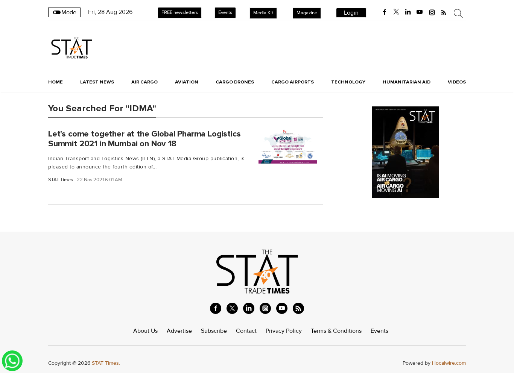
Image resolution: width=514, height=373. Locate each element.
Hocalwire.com (449, 363)
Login (351, 13)
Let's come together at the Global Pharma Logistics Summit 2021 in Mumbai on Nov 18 (144, 138)
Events (225, 12)
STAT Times (60, 180)
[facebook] (384, 12)
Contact (246, 331)
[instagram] (432, 12)
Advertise (179, 331)
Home (55, 82)
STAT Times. (106, 363)
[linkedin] (408, 12)
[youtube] (419, 12)
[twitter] (396, 12)
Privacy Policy (284, 331)
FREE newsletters (179, 12)
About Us (145, 331)
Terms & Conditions (336, 331)
